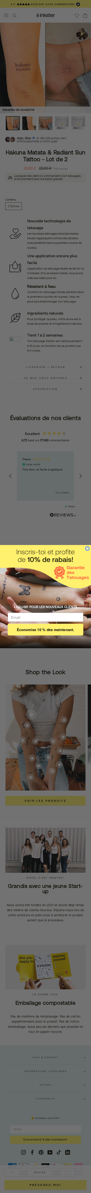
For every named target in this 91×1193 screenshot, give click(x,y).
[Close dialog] (87, 548)
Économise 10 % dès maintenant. (45, 629)
